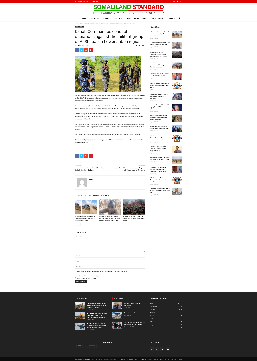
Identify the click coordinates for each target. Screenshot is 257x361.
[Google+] (173, 1)
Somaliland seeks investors (133, 313)
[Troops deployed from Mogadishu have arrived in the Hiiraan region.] (177, 160)
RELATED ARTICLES (83, 196)
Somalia (106, 18)
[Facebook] (170, 1)
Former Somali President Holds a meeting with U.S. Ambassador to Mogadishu (129, 169)
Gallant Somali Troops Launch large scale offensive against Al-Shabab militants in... (96, 305)
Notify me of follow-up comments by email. (89, 276)
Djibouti (117, 18)
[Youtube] (180, 1)
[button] (179, 18)
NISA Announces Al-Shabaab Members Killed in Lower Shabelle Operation (160, 180)
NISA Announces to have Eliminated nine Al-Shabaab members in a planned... (158, 138)
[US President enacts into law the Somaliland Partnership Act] (117, 325)
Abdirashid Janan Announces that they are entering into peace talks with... (160, 190)
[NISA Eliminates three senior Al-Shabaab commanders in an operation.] (177, 96)
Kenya (136, 18)
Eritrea (153, 18)
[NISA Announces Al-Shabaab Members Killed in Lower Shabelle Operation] (177, 180)
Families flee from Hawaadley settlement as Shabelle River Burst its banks (89, 169)
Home (84, 18)
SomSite (113, 359)
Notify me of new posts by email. (86, 278)
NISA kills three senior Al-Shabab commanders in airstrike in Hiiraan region (160, 85)
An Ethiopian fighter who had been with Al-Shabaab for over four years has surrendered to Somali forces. (109, 218)
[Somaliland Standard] (128, 9)
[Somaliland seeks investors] (117, 315)
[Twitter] (177, 1)
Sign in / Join (95, 1)
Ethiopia (128, 18)
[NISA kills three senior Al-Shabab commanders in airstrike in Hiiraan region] (177, 85)
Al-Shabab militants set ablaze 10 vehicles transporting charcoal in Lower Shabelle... (159, 34)
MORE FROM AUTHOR (101, 196)
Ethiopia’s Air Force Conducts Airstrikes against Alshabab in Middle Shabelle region (96, 325)
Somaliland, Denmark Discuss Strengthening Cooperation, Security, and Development (158, 169)
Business (161, 18)
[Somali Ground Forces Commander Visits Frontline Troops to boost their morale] (134, 207)
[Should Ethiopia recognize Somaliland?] (117, 305)
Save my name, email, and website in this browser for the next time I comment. (102, 271)
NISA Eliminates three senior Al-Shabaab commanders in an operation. (159, 96)
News (81, 24)
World (144, 18)
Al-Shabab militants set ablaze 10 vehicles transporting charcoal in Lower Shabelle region (85, 218)
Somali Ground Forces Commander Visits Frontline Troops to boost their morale (134, 218)
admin (79, 45)
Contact (171, 18)
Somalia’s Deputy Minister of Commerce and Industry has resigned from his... (158, 148)
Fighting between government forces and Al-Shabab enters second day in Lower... (158, 117)
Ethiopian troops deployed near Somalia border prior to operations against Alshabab (97, 315)
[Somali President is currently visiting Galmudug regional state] (177, 128)
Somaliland (94, 18)
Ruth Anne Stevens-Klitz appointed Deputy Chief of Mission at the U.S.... (160, 107)
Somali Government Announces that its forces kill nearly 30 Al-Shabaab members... (159, 65)
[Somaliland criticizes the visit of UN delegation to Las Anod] (177, 76)
